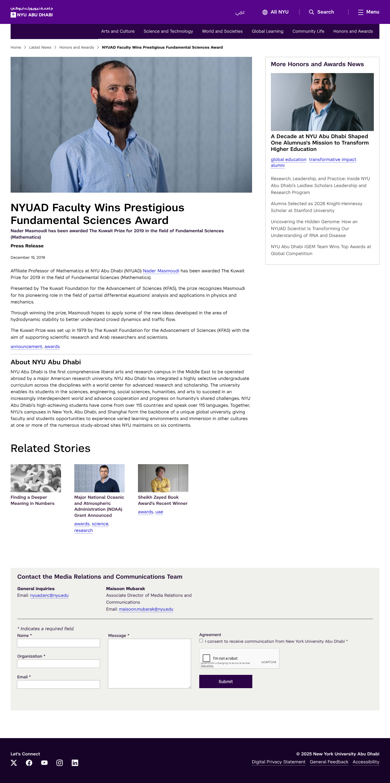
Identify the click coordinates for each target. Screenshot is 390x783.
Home (16, 47)
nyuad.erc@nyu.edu (49, 595)
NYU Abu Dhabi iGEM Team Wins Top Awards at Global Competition (321, 250)
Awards (52, 346)
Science (100, 524)
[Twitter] (13, 763)
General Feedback (329, 762)
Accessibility (366, 762)
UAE (159, 512)
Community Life (308, 31)
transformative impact (332, 159)
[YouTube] (44, 763)
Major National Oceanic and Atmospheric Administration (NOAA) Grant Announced (99, 506)
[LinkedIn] (75, 763)
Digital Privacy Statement (278, 762)
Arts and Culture (118, 31)
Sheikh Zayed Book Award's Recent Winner (163, 500)
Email (24, 677)
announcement (26, 346)
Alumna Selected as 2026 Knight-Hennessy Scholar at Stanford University (316, 207)
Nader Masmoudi (161, 271)
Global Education (288, 159)
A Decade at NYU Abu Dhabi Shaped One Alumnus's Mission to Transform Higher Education (320, 143)
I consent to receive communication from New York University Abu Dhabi (276, 641)
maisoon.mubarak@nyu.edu (146, 609)
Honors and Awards (353, 31)
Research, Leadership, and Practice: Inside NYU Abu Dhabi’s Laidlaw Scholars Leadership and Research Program (320, 185)
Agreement (210, 634)
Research (83, 530)
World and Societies (222, 31)
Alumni (278, 165)
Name (24, 635)
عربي (240, 12)
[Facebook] (29, 763)
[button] (323, 12)
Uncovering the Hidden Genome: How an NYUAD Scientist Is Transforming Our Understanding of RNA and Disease (314, 228)
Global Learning (267, 31)
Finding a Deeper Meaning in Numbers (33, 500)
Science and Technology (168, 31)
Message (118, 635)
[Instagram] (59, 763)
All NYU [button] (280, 12)
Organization (31, 656)
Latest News (40, 47)
